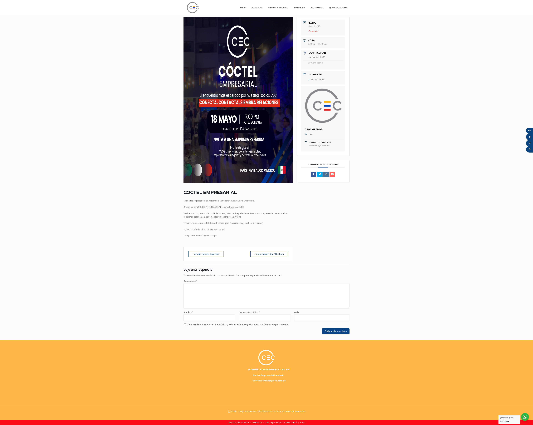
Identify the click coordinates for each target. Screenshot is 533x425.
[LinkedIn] (326, 174)
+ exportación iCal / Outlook (269, 254)
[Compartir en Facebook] (313, 174)
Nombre (188, 312)
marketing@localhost (319, 145)
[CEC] (192, 7)
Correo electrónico (249, 312)
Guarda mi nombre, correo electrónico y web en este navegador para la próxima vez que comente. (237, 324)
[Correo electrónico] (332, 174)
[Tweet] (320, 174)
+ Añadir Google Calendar (206, 254)
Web (296, 312)
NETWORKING (318, 79)
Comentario (190, 281)
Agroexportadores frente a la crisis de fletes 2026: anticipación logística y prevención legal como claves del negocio (266, 422)
